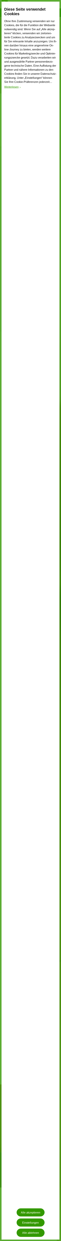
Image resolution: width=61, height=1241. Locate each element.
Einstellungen (30, 1222)
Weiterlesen (12, 87)
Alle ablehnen (30, 1232)
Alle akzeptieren (30, 1212)
